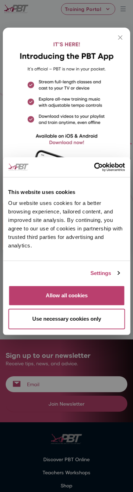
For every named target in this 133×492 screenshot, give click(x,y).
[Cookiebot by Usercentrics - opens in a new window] (95, 167)
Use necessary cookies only (66, 319)
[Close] (120, 37)
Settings (100, 273)
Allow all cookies (67, 295)
